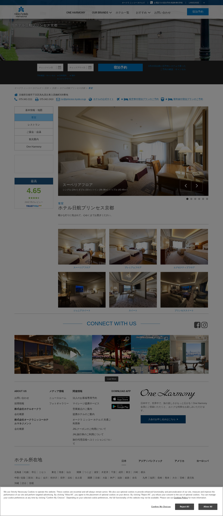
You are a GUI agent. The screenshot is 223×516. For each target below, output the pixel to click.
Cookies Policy (181, 498)
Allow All (208, 507)
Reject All (184, 507)
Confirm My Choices (161, 507)
